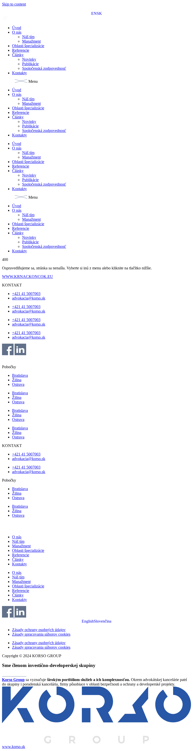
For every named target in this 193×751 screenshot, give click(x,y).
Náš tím (28, 37)
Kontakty (19, 73)
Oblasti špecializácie (28, 46)
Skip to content (14, 4)
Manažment (31, 41)
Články (18, 55)
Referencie (20, 50)
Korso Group (13, 680)
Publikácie (30, 64)
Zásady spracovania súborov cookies (41, 634)
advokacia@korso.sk (28, 298)
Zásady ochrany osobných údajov (39, 630)
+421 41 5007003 (26, 293)
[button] (96, 81)
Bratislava (20, 375)
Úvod (16, 28)
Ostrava (18, 384)
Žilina (16, 380)
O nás (16, 32)
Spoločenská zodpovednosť (44, 68)
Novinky (29, 59)
